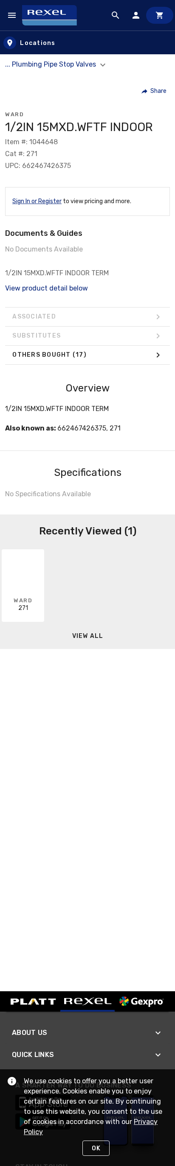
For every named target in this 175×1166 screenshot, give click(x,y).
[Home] (53, 15)
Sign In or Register (37, 201)
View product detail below (46, 288)
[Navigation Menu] (12, 15)
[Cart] (159, 15)
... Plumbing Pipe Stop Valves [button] (51, 64)
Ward (14, 114)
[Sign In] (136, 15)
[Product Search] (115, 15)
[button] (154, 91)
